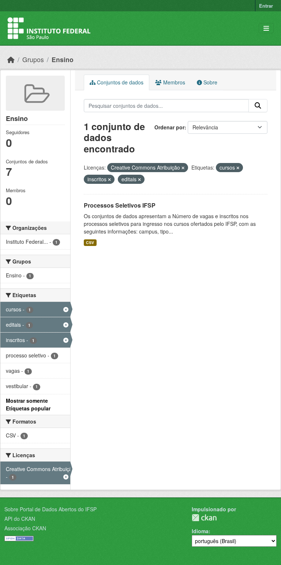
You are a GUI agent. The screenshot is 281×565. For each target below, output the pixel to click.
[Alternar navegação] (266, 28)
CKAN (204, 518)
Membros (173, 82)
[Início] (11, 59)
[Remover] (182, 168)
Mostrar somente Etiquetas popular (28, 404)
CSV (90, 242)
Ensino (63, 59)
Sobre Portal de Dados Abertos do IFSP (50, 509)
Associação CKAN (25, 528)
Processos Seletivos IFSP (120, 205)
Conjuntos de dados (119, 82)
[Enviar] (257, 105)
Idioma (200, 531)
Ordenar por (169, 127)
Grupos (33, 59)
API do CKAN (19, 518)
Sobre (209, 82)
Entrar (266, 5)
